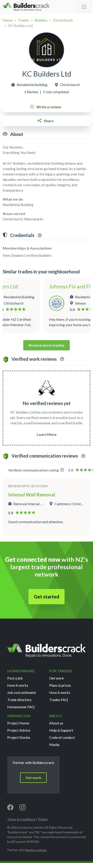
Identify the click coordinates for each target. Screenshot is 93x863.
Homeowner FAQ (21, 707)
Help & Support (61, 730)
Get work (56, 678)
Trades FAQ (58, 699)
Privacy (43, 819)
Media (54, 744)
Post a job (15, 678)
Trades (23, 20)
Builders (41, 20)
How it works (17, 685)
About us (56, 723)
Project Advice (18, 730)
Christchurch (63, 20)
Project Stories (18, 737)
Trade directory (19, 699)
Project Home (18, 723)
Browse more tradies (46, 345)
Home (7, 20)
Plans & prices (60, 685)
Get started (46, 597)
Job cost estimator (21, 692)
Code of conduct (62, 737)
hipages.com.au (35, 850)
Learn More (46, 434)
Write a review (48, 107)
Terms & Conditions (21, 819)
